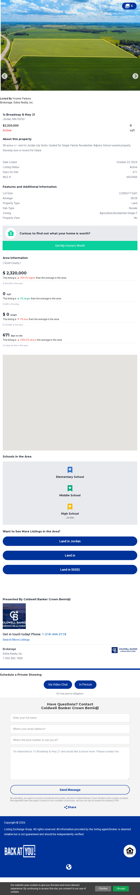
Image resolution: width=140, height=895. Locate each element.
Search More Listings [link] (16, 639)
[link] (70, 238)
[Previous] (5, 76)
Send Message (70, 790)
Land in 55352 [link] (70, 569)
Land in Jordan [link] (70, 541)
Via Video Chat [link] (58, 684)
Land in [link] (70, 555)
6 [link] (129, 6)
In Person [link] (85, 684)
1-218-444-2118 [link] (54, 634)
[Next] (135, 76)
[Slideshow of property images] (70, 45)
